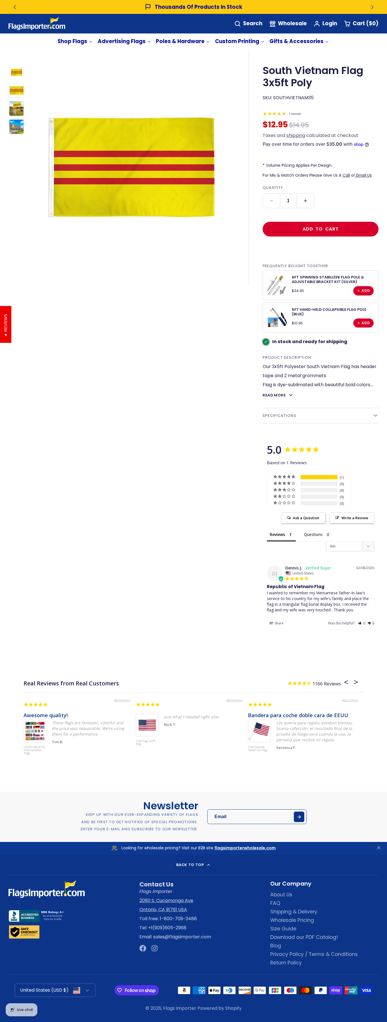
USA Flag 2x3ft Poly (145, 743)
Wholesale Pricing (292, 920)
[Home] (36, 23)
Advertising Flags (122, 41)
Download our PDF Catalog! (304, 937)
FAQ (275, 903)
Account (325, 23)
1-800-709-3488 (178, 918)
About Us (281, 894)
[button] (361, 623)
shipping (295, 135)
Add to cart (321, 229)
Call (346, 175)
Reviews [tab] (277, 534)
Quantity (273, 187)
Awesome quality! (46, 715)
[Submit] (299, 817)
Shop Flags (72, 41)
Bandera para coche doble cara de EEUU (298, 715)
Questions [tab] (313, 534)
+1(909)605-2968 (167, 927)
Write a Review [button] (354, 517)
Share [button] (279, 623)
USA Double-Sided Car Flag (257, 749)
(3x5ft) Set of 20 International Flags (34, 750)
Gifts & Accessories (296, 41)
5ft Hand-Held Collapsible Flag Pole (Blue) (329, 311)
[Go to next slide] (372, 7)
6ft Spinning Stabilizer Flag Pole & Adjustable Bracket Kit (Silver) (328, 279)
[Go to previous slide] (14, 7)
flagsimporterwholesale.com (245, 848)
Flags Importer (179, 1008)
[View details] (277, 285)
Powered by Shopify (219, 1008)
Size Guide (283, 928)
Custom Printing (237, 41)
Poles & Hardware (180, 41)
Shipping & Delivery (293, 911)
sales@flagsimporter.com (182, 937)
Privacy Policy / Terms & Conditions (314, 954)
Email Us (363, 175)
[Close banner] (379, 848)
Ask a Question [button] (306, 517)
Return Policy (286, 962)
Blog (275, 945)
